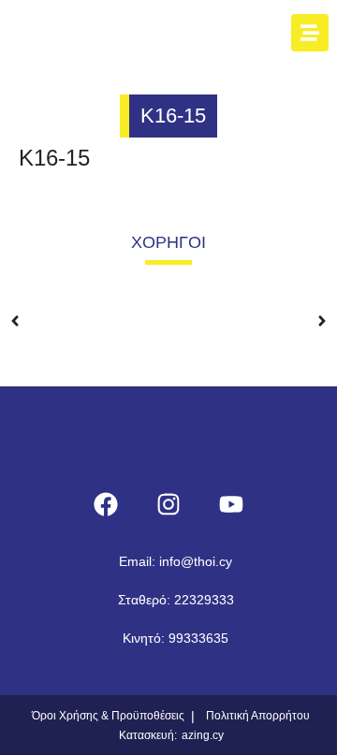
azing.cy (203, 735)
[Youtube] (231, 504)
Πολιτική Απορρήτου (258, 715)
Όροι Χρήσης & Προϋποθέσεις (108, 715)
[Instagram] (168, 504)
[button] (15, 306)
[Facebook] (105, 504)
